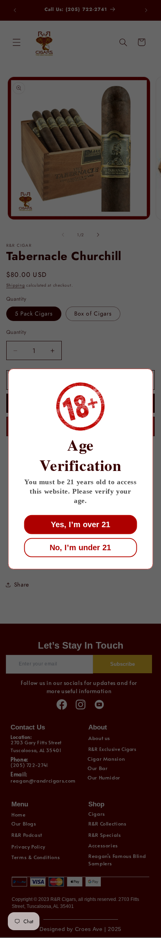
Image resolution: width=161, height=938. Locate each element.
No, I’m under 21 (80, 547)
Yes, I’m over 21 (80, 524)
